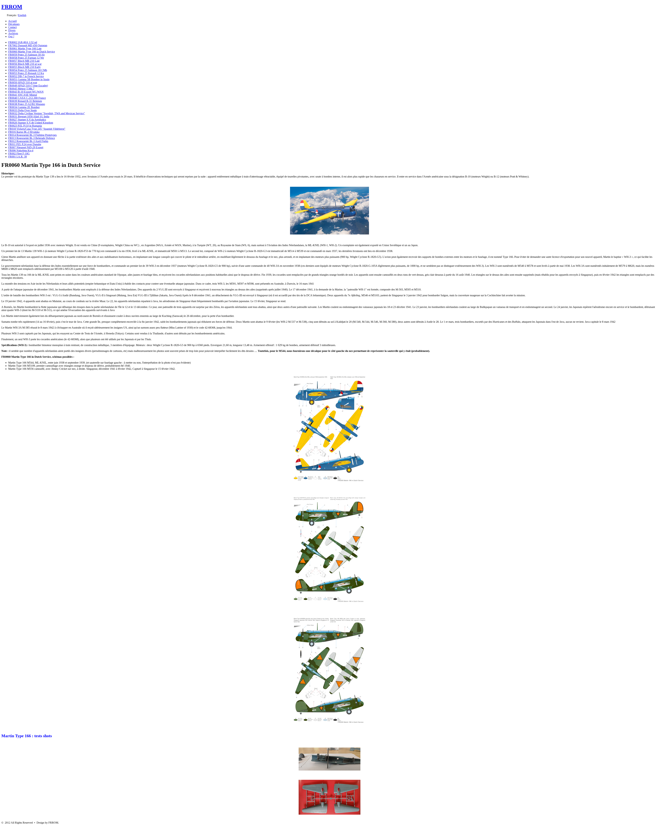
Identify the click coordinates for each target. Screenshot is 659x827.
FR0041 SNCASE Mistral (22, 94)
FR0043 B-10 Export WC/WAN (26, 91)
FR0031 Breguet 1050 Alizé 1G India (28, 116)
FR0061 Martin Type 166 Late (25, 48)
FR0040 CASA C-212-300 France (27, 97)
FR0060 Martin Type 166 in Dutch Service (31, 51)
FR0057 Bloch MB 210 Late (24, 60)
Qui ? (11, 36)
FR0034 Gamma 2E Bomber (24, 107)
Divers (11, 30)
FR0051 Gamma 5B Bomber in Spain (28, 79)
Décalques (14, 24)
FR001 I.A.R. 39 (17, 156)
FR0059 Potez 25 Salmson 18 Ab (26, 54)
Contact (12, 27)
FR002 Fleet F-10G (19, 153)
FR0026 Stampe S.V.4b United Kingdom (30, 122)
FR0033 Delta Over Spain (22, 110)
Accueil (12, 21)
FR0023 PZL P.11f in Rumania (25, 125)
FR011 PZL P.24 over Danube (24, 144)
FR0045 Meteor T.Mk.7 (21, 88)
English (22, 15)
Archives (13, 33)
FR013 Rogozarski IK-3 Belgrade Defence (31, 138)
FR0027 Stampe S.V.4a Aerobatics (27, 119)
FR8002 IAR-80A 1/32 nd (22, 42)
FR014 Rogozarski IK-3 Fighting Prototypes (32, 135)
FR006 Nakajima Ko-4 (20, 150)
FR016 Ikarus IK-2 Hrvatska (23, 131)
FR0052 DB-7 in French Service (26, 76)
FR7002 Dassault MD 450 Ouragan (27, 45)
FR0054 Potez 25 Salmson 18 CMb (27, 70)
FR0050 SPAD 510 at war (22, 82)
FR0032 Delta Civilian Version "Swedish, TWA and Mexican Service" (46, 113)
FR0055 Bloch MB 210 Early (24, 67)
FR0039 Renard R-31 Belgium (25, 101)
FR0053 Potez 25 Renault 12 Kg (26, 73)
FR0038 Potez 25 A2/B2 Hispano (26, 104)
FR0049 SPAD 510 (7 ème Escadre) (28, 85)
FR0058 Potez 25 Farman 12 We (26, 57)
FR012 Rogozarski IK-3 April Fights (28, 141)
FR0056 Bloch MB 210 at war (25, 63)
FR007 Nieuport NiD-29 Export (25, 147)
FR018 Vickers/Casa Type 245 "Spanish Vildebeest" (36, 128)
